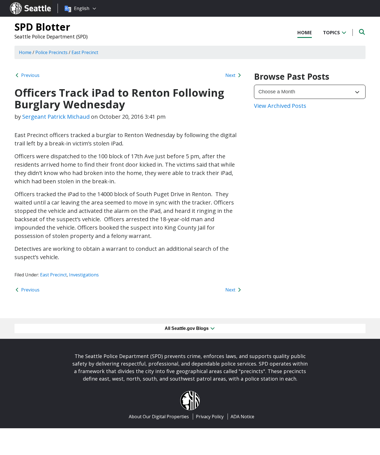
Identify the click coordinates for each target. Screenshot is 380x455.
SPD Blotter (42, 26)
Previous (30, 75)
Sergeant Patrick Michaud (56, 116)
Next (230, 75)
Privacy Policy (210, 416)
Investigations (84, 275)
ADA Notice (242, 416)
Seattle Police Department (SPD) (51, 36)
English (81, 8)
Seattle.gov (21, 3)
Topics (332, 32)
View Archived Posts (280, 106)
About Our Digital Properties (159, 416)
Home (304, 32)
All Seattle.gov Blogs (187, 328)
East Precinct (53, 275)
